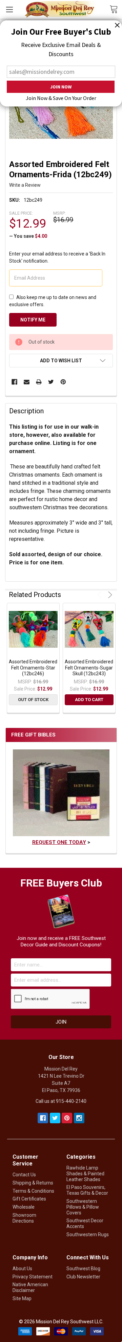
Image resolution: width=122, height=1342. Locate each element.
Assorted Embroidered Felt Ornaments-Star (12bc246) (33, 667)
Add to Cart (89, 699)
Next (109, 595)
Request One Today (59, 842)
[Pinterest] (63, 382)
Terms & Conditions (33, 1191)
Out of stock (33, 699)
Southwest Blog (83, 1268)
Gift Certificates (29, 1199)
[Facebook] (14, 382)
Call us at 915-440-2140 (61, 1101)
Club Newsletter (83, 1276)
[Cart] (115, 8)
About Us (22, 1268)
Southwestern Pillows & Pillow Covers (82, 1206)
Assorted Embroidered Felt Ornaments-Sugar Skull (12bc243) (89, 667)
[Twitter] (51, 382)
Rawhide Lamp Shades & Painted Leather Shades (85, 1173)
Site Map (22, 1298)
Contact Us (24, 1174)
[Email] (26, 382)
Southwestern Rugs (87, 1234)
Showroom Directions (24, 1218)
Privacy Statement (33, 1276)
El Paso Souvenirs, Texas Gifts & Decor (87, 1190)
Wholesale (24, 1207)
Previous (100, 595)
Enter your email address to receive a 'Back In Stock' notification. (57, 257)
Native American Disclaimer (30, 1287)
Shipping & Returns (33, 1183)
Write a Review (25, 185)
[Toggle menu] (9, 9)
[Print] (39, 382)
